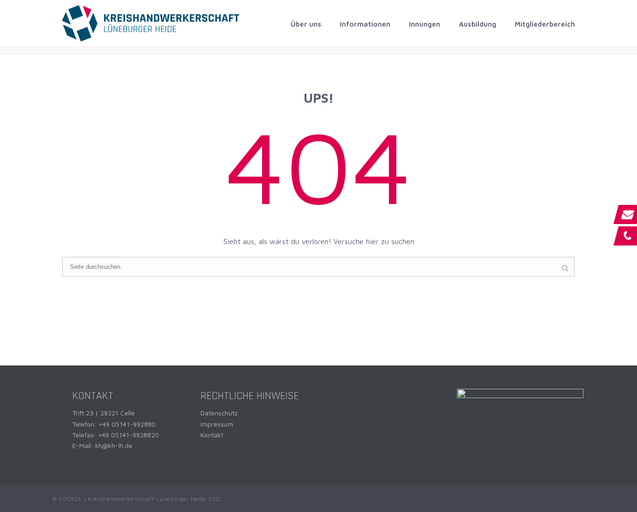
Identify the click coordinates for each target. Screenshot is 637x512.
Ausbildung (477, 24)
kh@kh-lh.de (113, 445)
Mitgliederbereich (545, 24)
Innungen (424, 24)
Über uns (306, 24)
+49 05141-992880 (127, 424)
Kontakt (212, 435)
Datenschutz (219, 413)
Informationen (365, 24)
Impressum (217, 424)
